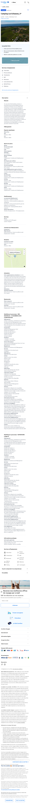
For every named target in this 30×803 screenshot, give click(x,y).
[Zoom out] (24, 252)
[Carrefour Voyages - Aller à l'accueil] (5, 2)
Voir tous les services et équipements (10, 90)
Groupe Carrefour (5, 640)
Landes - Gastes (5, 6)
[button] (15, 31)
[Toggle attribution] (24, 266)
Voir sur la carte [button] (5, 18)
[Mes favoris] (25, 2)
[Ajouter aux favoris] (28, 10)
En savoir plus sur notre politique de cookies (10, 789)
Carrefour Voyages (5, 629)
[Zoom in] (24, 250)
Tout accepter (20, 800)
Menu (14, 2)
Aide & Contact (4, 643)
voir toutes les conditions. (17, 669)
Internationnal (4, 632)
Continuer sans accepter (20, 762)
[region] (15, 781)
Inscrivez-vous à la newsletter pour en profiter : (11, 597)
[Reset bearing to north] (24, 254)
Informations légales (6, 636)
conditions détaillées (21, 722)
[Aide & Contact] (28, 2)
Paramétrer (9, 800)
